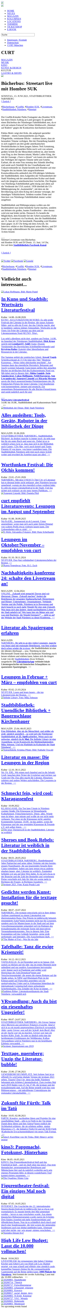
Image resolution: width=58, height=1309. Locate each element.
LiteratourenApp (25, 661)
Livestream (47, 106)
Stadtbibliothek (22, 659)
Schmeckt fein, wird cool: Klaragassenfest (27, 795)
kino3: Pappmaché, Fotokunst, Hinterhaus (24, 1149)
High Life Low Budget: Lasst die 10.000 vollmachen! (24, 1246)
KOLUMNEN (14, 18)
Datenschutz (13, 42)
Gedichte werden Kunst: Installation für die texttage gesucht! (29, 897)
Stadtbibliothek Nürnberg (14, 109)
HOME (10, 10)
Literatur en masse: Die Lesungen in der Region (25, 759)
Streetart (32, 109)
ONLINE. (28, 605)
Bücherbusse (8, 106)
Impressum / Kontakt (17, 40)
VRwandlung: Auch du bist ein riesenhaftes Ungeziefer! (29, 1007)
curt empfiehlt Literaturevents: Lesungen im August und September (28, 506)
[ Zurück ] (6, 101)
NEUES (11, 13)
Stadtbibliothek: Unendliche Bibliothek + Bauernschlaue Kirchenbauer (26, 713)
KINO (4, 65)
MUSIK (5, 62)
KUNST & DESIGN (11, 68)
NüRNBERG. (29, 646)
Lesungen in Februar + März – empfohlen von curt (29, 679)
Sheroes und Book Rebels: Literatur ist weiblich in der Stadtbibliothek (27, 845)
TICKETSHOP (14, 26)
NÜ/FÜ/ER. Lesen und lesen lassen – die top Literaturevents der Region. (22, 693)
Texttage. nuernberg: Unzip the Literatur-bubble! (22, 1059)
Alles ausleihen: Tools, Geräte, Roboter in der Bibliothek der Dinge (24, 420)
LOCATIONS (14, 21)
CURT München (15, 45)
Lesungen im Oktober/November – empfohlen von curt (22, 545)
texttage (26, 648)
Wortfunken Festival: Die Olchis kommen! (27, 467)
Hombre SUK (32, 106)
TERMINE (12, 24)
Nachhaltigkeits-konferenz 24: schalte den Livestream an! (28, 578)
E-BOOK (11, 29)
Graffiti (20, 106)
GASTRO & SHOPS (11, 73)
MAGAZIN (13, 16)
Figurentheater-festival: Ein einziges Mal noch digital (25, 1191)
